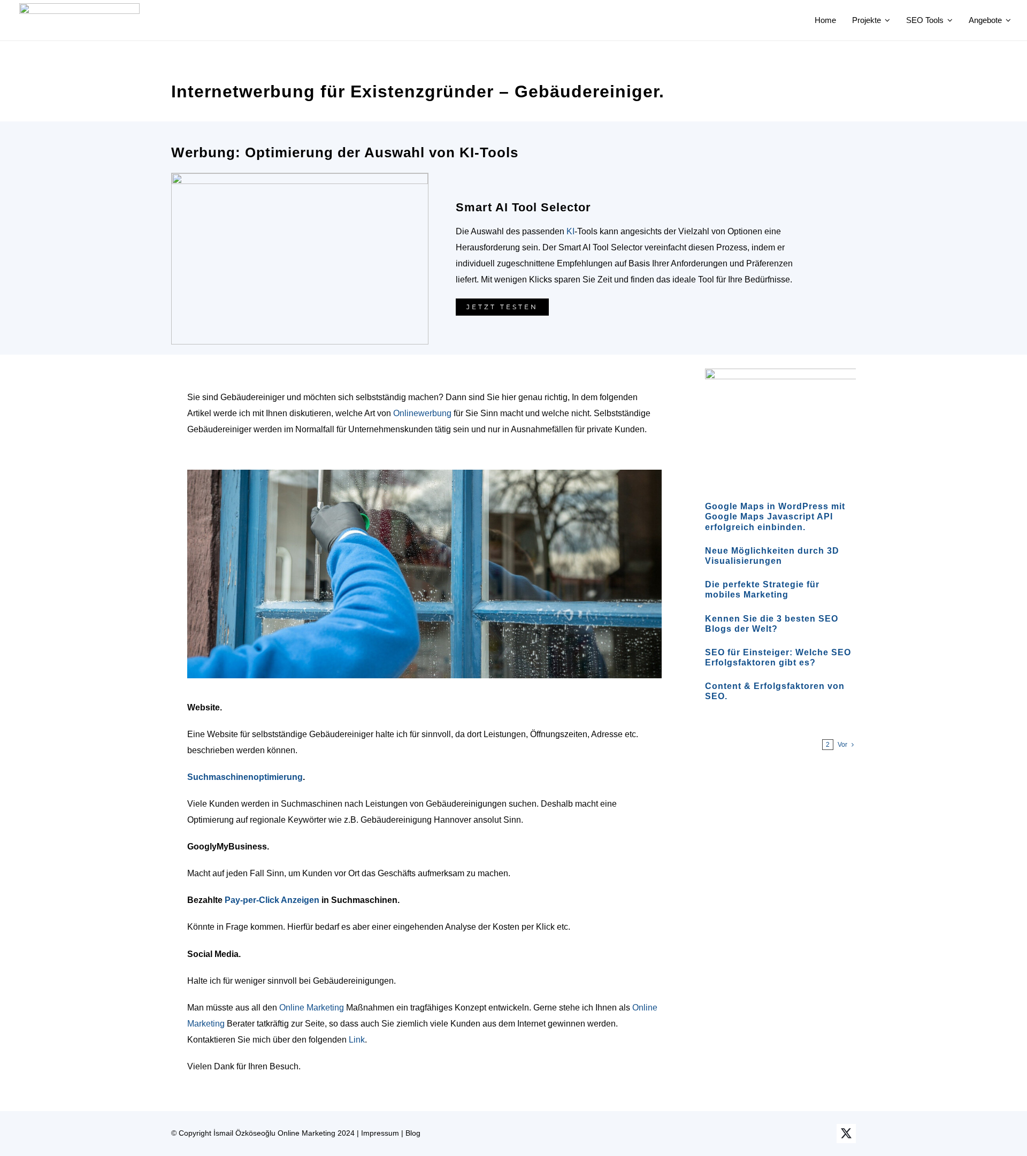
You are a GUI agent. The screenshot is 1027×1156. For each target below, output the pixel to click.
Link (357, 1039)
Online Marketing (311, 1007)
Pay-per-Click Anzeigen (272, 900)
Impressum (380, 1133)
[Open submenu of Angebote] (1006, 20)
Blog (412, 1133)
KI (570, 231)
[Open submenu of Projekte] (886, 20)
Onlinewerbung (422, 413)
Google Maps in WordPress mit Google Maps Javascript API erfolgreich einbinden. (775, 507)
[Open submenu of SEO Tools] (948, 20)
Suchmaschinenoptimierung (245, 777)
